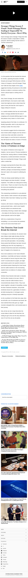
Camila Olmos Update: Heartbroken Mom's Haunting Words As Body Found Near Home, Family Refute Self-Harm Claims (12, 327)
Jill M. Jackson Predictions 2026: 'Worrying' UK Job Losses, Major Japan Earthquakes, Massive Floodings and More (14, 332)
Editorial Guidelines (20, 356)
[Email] (15, 52)
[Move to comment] (18, 52)
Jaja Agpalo (10, 45)
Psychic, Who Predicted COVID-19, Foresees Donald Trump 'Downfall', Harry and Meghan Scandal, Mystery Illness (13, 341)
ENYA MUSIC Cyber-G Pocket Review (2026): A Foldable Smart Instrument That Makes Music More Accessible (13, 427)
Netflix (21, 85)
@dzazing (10, 46)
